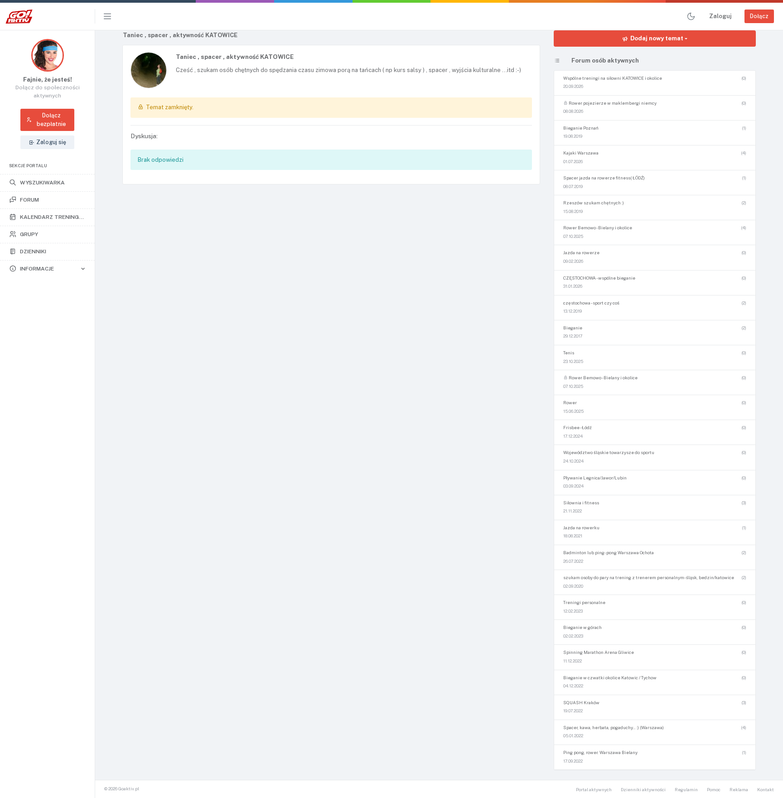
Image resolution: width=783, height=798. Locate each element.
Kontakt (765, 789)
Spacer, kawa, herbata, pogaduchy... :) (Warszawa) (613, 727)
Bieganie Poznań (581, 128)
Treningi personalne (584, 602)
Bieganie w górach (582, 627)
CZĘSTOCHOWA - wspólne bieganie (599, 278)
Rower (570, 402)
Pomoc (713, 789)
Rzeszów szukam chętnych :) (593, 202)
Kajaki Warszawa (581, 152)
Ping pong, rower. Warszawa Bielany (600, 752)
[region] (47, 414)
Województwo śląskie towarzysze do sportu (608, 452)
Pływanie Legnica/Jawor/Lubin (595, 477)
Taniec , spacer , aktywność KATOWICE (235, 56)
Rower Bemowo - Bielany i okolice (597, 227)
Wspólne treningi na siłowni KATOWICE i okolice (612, 78)
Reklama (739, 789)
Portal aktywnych (594, 789)
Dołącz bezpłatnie (51, 119)
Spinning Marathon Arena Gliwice (598, 652)
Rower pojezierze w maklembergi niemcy (612, 103)
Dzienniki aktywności (643, 789)
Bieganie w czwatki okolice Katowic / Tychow (610, 677)
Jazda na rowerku (581, 527)
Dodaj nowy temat (656, 38)
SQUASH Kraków (581, 702)
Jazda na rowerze (581, 252)
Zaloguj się (51, 142)
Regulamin (686, 789)
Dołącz (759, 16)
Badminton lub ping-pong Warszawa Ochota (608, 552)
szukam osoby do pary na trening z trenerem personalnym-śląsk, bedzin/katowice (648, 577)
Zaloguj (720, 16)
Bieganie (572, 327)
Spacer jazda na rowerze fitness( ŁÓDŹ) (604, 177)
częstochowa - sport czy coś (591, 302)
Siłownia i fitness (581, 502)
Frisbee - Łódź (577, 427)
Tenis (568, 352)
